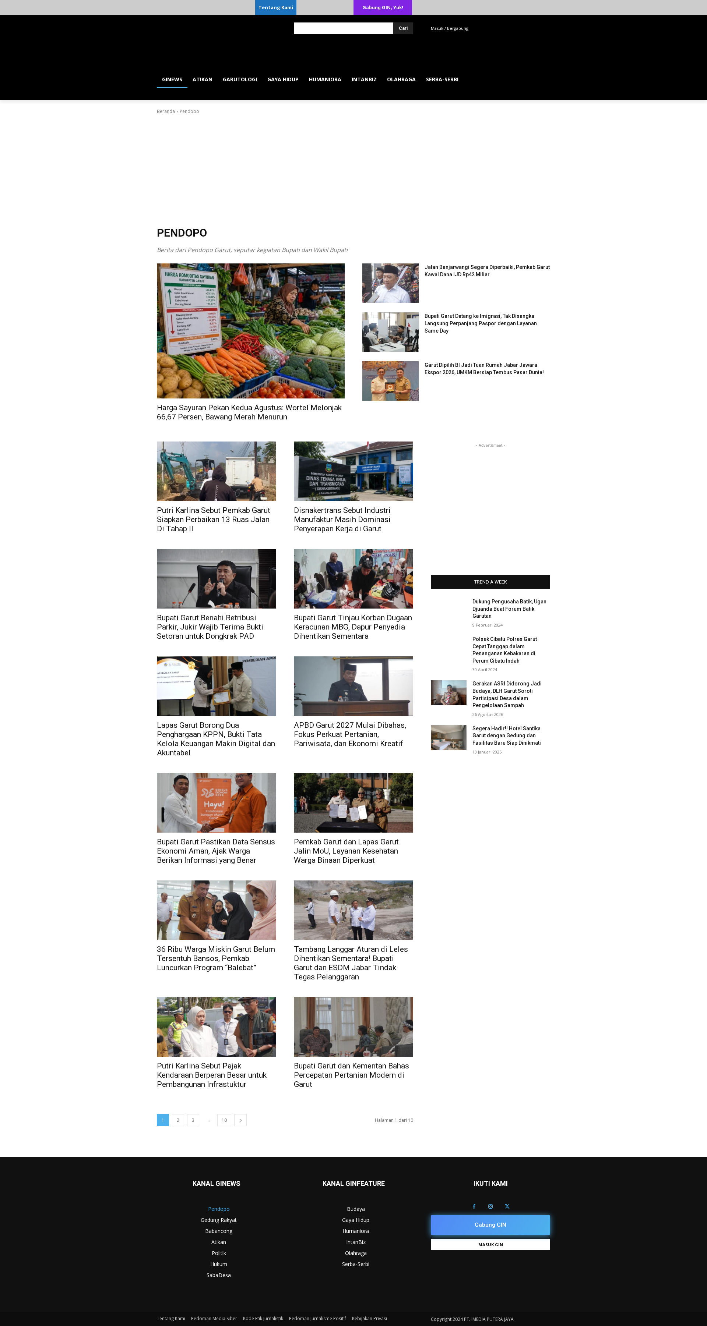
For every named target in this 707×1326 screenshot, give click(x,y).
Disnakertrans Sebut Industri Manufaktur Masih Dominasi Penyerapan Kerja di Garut (342, 519)
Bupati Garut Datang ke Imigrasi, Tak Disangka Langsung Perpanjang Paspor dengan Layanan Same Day (481, 323)
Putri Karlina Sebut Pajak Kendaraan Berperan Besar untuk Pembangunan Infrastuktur (212, 1075)
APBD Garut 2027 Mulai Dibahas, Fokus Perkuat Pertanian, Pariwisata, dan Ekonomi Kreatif (350, 734)
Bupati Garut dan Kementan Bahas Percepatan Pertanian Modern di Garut (351, 1075)
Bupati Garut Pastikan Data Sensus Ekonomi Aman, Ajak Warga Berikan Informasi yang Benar (216, 851)
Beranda (166, 111)
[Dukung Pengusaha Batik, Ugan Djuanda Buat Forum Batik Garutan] (449, 610)
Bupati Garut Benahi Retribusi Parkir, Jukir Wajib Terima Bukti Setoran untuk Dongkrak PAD (210, 627)
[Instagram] (490, 1206)
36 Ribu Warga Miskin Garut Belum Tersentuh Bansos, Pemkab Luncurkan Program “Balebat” (216, 958)
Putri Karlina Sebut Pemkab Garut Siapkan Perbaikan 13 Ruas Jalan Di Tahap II (213, 519)
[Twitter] (507, 1206)
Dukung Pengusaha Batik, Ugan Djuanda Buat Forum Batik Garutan (509, 609)
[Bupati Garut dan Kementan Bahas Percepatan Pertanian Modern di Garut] (353, 1027)
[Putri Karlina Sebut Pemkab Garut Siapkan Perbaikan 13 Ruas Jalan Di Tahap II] (216, 471)
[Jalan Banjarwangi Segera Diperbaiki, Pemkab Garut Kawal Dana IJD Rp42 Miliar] (390, 283)
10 (224, 1120)
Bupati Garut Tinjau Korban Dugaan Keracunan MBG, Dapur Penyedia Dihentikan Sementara (353, 627)
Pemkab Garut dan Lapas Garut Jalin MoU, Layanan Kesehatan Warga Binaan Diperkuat (346, 851)
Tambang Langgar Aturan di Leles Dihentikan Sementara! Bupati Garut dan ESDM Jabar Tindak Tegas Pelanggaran (351, 963)
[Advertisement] (353, 170)
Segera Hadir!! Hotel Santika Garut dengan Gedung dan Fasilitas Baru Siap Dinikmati (506, 736)
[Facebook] (474, 1206)
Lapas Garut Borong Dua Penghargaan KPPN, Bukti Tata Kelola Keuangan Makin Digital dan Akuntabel (216, 739)
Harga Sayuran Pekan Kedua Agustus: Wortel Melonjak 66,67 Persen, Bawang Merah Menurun (249, 412)
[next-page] (240, 1120)
